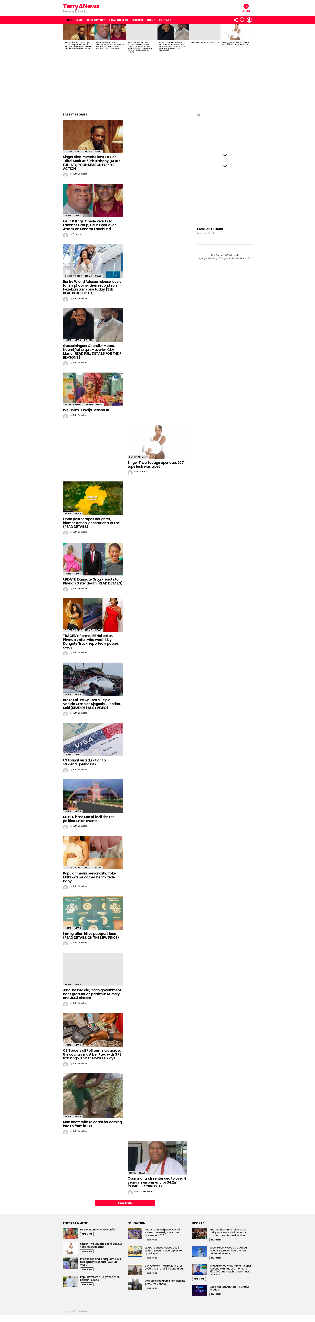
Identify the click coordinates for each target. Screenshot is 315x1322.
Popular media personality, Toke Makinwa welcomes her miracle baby (89, 877)
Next (250, 39)
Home (68, 20)
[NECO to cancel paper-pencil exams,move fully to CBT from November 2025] (135, 1233)
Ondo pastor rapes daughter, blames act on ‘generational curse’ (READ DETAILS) (91, 523)
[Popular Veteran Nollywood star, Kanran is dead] (70, 1281)
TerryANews (81, 6)
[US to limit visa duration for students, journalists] (93, 739)
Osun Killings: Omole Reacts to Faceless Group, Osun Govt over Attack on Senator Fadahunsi (110, 45)
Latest (246, 11)
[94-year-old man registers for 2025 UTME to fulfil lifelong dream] (135, 1269)
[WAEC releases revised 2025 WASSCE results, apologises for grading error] (135, 1251)
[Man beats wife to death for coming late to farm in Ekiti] (93, 1095)
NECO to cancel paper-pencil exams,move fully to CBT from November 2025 (163, 1232)
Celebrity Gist (95, 20)
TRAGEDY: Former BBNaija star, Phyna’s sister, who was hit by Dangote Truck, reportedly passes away (91, 641)
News (79, 20)
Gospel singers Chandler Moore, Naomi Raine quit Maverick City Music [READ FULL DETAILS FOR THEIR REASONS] (172, 46)
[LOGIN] (249, 20)
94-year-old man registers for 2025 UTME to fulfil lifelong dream (165, 1267)
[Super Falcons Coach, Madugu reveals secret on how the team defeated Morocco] (199, 1251)
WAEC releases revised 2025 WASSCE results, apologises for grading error (164, 1250)
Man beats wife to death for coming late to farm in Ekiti (92, 1124)
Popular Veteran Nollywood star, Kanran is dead (99, 1278)
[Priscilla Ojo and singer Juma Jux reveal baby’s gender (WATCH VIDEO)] (70, 1263)
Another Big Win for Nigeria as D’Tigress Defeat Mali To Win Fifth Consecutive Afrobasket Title (230, 1232)
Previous (64, 39)
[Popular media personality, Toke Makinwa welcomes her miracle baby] (93, 852)
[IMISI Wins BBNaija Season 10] (204, 32)
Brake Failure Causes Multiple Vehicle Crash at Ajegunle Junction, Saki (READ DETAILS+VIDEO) (92, 703)
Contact (165, 20)
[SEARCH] (242, 20)
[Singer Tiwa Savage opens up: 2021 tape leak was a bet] (236, 32)
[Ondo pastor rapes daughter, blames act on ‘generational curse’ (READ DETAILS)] (93, 498)
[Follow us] (235, 20)
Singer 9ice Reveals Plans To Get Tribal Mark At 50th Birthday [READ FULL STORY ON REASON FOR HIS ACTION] (78, 45)
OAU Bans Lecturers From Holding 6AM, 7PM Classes (165, 1282)
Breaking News (118, 20)
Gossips (137, 20)
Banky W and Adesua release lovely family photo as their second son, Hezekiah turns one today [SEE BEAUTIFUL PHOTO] (140, 47)
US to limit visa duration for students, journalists (85, 762)
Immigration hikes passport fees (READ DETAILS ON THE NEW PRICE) (91, 935)
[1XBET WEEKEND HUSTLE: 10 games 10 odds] (199, 1290)
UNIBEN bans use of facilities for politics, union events (88, 818)
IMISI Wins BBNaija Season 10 (205, 42)
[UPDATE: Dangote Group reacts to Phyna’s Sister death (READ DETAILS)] (93, 558)
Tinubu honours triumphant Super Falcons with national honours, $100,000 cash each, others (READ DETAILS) (230, 1270)
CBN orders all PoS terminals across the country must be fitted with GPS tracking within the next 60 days (92, 1054)
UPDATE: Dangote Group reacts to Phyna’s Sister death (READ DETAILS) (93, 581)
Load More (125, 1203)
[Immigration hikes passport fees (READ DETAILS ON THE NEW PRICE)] (93, 913)
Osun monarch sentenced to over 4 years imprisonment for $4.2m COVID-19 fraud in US (157, 1182)
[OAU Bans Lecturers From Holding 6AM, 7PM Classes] (135, 1284)
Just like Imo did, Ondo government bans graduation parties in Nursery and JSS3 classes (92, 994)
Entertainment (74, 404)
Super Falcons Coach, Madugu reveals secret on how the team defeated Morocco (229, 1250)
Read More (87, 1234)
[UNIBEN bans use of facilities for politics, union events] (93, 796)
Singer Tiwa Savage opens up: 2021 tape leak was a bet (236, 43)
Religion (89, 340)
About (151, 20)
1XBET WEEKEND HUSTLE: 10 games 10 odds (230, 1288)
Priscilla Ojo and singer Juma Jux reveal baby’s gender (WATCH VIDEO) (100, 1262)
